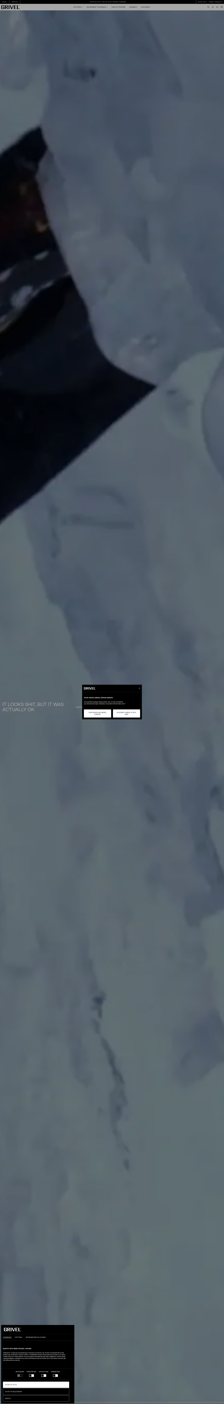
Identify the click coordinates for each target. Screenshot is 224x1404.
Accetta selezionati (13, 1392)
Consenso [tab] (7, 1337)
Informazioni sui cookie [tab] (36, 1337)
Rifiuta (8, 1398)
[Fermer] (139, 688)
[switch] (31, 1375)
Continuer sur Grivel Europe (98, 713)
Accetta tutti (11, 1385)
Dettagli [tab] (18, 1337)
